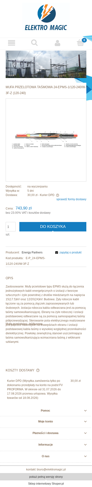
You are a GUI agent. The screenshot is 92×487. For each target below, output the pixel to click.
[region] (46, 64)
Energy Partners (32, 252)
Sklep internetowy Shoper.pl (46, 483)
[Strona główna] (46, 16)
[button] (11, 43)
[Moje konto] (57, 43)
